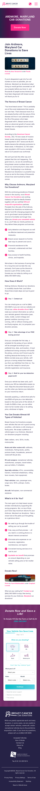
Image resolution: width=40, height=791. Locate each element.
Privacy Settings (20, 777)
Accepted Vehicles (20, 738)
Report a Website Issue (20, 785)
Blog (20, 748)
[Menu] (36, 4)
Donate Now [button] (20, 27)
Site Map (28, 781)
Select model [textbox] (27, 680)
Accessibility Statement (16, 781)
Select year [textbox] (11, 672)
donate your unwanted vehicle (23, 219)
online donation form (20, 309)
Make (7, 676)
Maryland (27, 596)
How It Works (20, 740)
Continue (20, 687)
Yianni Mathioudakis (18, 583)
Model (22, 676)
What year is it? (10, 668)
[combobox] (20, 672)
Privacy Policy (8, 777)
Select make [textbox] (12, 680)
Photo (7, 71)
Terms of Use (31, 777)
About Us (20, 745)
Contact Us (20, 743)
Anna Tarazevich (16, 71)
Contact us (28, 591)
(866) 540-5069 (30, 4)
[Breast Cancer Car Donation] (10, 4)
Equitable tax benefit (16, 555)
